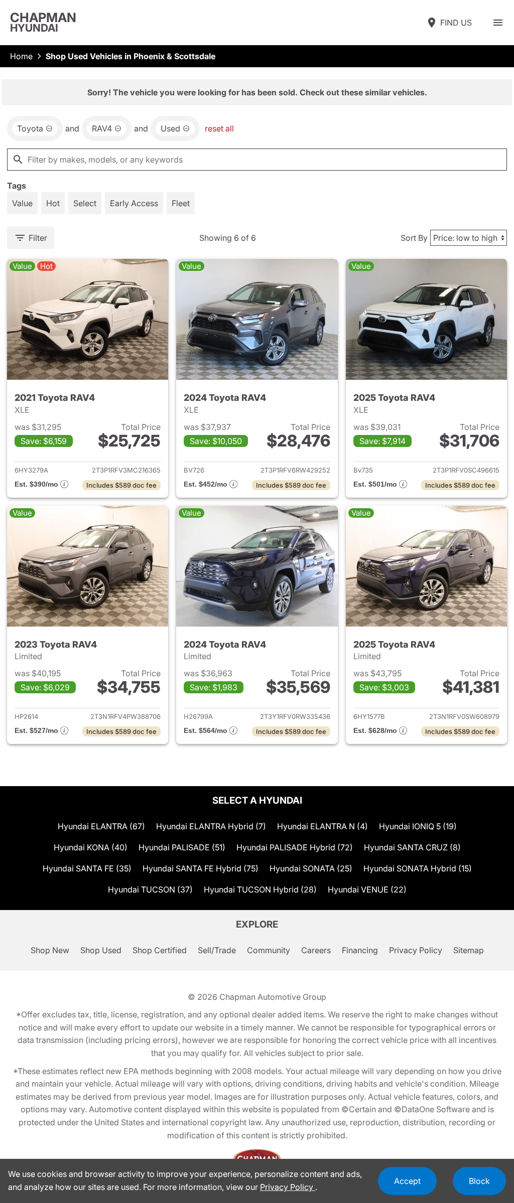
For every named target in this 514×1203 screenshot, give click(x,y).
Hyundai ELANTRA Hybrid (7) (211, 826)
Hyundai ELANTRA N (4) (322, 826)
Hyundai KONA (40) (90, 847)
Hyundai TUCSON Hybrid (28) (260, 889)
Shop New (50, 950)
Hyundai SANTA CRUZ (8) (412, 847)
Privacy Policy (415, 950)
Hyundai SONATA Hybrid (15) (417, 868)
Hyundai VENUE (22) (367, 889)
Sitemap (468, 950)
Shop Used (100, 950)
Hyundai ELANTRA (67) (101, 826)
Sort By (414, 238)
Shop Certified (160, 950)
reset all (219, 128)
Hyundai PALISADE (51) (182, 847)
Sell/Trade (217, 950)
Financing (360, 950)
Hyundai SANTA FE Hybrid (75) (201, 868)
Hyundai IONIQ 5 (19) (418, 826)
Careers (316, 950)
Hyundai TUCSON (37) (150, 889)
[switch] (498, 22)
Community (268, 950)
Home (21, 56)
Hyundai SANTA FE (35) (87, 868)
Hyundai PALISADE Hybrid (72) (294, 847)
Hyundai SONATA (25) (311, 868)
